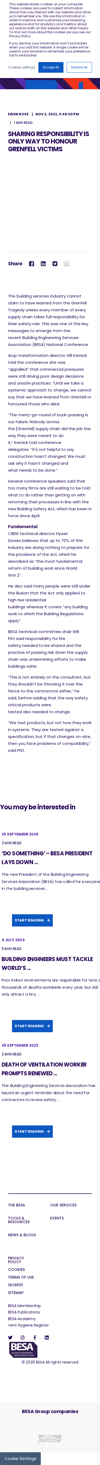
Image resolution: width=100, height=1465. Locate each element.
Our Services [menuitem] (63, 1205)
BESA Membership (24, 1305)
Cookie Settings (20, 1458)
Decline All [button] (79, 67)
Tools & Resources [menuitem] (19, 1220)
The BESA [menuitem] (16, 1205)
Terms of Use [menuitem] (21, 1277)
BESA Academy (22, 1318)
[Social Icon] (12, 1337)
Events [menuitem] (57, 1218)
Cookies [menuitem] (16, 1270)
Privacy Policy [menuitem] (16, 1260)
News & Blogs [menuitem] (22, 1235)
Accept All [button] (51, 67)
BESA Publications (24, 1312)
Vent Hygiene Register (28, 1325)
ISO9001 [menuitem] (15, 1285)
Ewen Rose (18, 114)
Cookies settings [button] (21, 67)
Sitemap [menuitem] (15, 1293)
